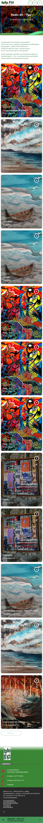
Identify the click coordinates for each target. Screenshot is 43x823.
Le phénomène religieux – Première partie (20, 666)
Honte (5, 499)
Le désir (6, 277)
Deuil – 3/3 (7, 333)
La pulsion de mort (11, 166)
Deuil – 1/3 (7, 444)
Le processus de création (14, 722)
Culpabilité (7, 555)
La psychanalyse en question (15, 110)
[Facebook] (4, 812)
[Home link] (7, 2)
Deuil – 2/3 (7, 388)
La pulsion (7, 221)
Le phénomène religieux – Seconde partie (20, 611)
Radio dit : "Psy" (9, 107)
